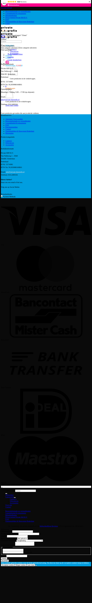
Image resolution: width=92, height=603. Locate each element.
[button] (13, 65)
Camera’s (13, 49)
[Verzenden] (2, 44)
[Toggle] (15, 497)
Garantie (11, 57)
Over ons (8, 505)
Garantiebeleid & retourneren (15, 13)
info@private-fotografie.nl (10, 100)
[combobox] (28, 48)
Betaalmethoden (11, 16)
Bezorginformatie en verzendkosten (18, 11)
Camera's (8, 141)
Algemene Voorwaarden (14, 119)
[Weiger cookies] (36, 565)
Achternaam (27, 552)
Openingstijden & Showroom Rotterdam (19, 22)
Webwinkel (9, 495)
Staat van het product (9, 538)
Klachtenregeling (11, 127)
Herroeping (9, 133)
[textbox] (28, 48)
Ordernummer (6, 531)
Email (3, 556)
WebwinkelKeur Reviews (49, 526)
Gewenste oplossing (8, 540)
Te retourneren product (9, 534)
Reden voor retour (8, 545)
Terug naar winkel (16, 82)
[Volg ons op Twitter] (1, 192)
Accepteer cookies (8, 565)
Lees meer (30, 565)
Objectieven (14, 51)
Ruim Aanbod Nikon (15, 54)
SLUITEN (5, 561)
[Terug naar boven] (2, 487)
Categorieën (9, 497)
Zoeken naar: (10, 491)
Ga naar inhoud (6, 8)
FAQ (7, 20)
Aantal (4, 536)
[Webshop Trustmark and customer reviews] (7, 62)
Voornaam (27, 550)
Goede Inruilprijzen (14, 60)
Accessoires (9, 145)
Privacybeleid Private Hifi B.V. (16, 18)
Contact (8, 129)
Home (3, 35)
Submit (4, 558)
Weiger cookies (21, 565)
